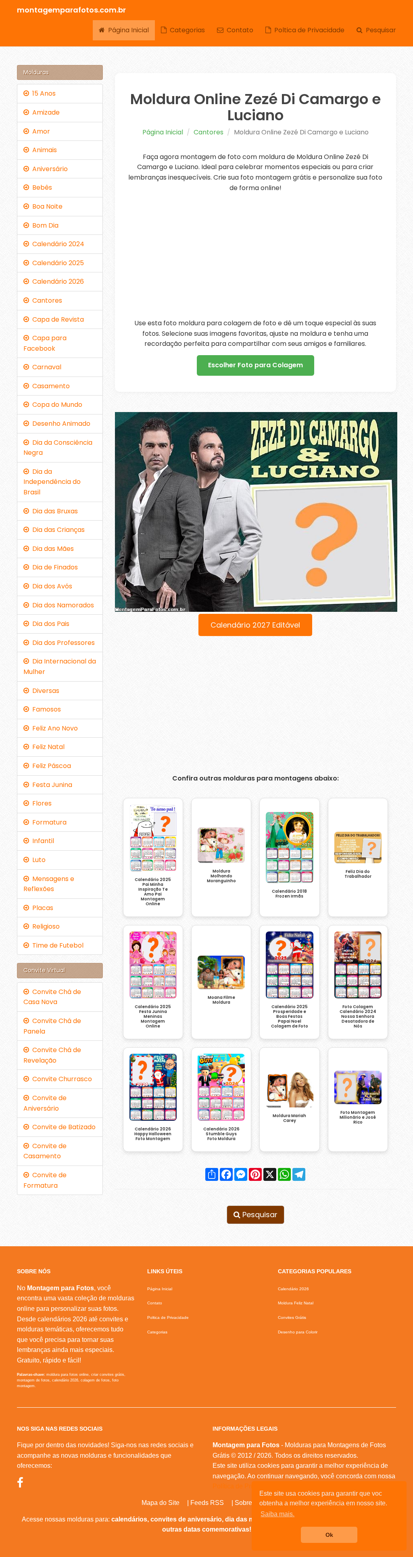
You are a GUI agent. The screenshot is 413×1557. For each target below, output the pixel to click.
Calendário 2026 (56, 281)
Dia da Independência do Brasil (52, 482)
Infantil (41, 840)
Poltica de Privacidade (307, 30)
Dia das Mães (51, 548)
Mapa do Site (160, 1502)
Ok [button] (329, 1535)
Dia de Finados (53, 567)
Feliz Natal (47, 746)
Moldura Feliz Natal (295, 1303)
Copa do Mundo (55, 404)
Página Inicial (127, 30)
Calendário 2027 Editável (255, 625)
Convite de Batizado (62, 1127)
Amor (39, 131)
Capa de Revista (56, 319)
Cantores (208, 132)
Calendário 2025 (56, 263)
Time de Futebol (56, 945)
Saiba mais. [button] (277, 1514)
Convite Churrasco (60, 1079)
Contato (238, 30)
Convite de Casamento (45, 1151)
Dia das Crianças (57, 529)
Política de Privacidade (246, 1486)
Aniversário (48, 169)
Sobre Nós (250, 1502)
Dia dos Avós (50, 586)
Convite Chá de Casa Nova (52, 997)
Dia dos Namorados (61, 605)
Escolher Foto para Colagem (255, 365)
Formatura (48, 822)
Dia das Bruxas (53, 511)
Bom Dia (43, 225)
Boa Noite (46, 206)
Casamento (49, 386)
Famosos (45, 709)
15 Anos (42, 93)
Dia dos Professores (62, 642)
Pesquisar (379, 30)
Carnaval (45, 367)
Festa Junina (50, 784)
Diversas (44, 690)
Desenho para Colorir (297, 1332)
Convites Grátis (292, 1317)
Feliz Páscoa (50, 765)
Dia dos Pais (49, 623)
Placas (41, 907)
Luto (37, 859)
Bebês (40, 187)
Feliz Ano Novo (53, 728)
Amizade (44, 112)
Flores (40, 803)
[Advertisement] (255, 255)
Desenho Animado (59, 423)
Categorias (186, 30)
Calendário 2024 (56, 244)
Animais (43, 150)
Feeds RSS (207, 1502)
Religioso (44, 926)
